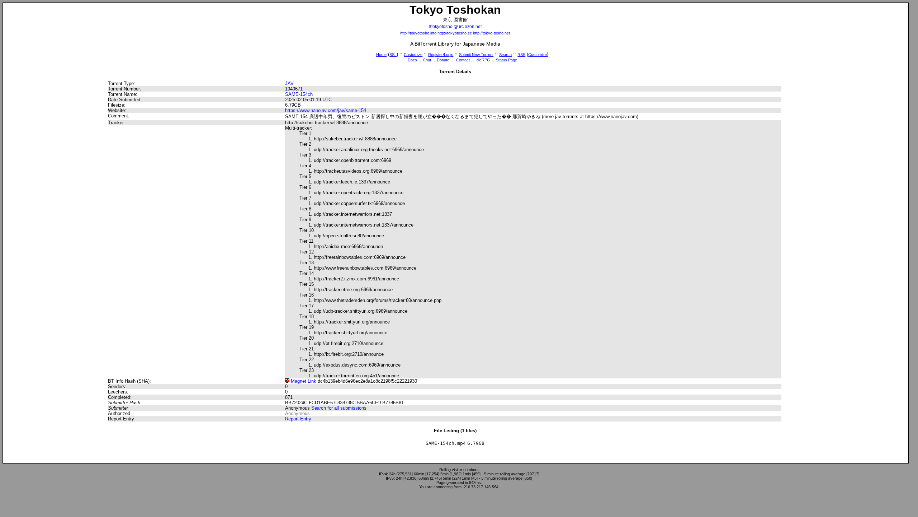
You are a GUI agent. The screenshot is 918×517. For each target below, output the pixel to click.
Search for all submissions (338, 408)
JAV (289, 83)
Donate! (443, 60)
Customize (413, 54)
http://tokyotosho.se (454, 33)
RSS (521, 54)
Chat (427, 60)
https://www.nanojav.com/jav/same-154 (325, 110)
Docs (412, 60)
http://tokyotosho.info (418, 33)
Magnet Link (302, 381)
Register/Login (440, 54)
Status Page (506, 60)
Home (381, 54)
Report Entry (298, 418)
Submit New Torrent (476, 54)
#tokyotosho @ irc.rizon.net (455, 26)
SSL (393, 54)
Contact (463, 60)
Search (505, 54)
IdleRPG (482, 60)
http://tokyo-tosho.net (491, 33)
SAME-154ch (299, 94)
